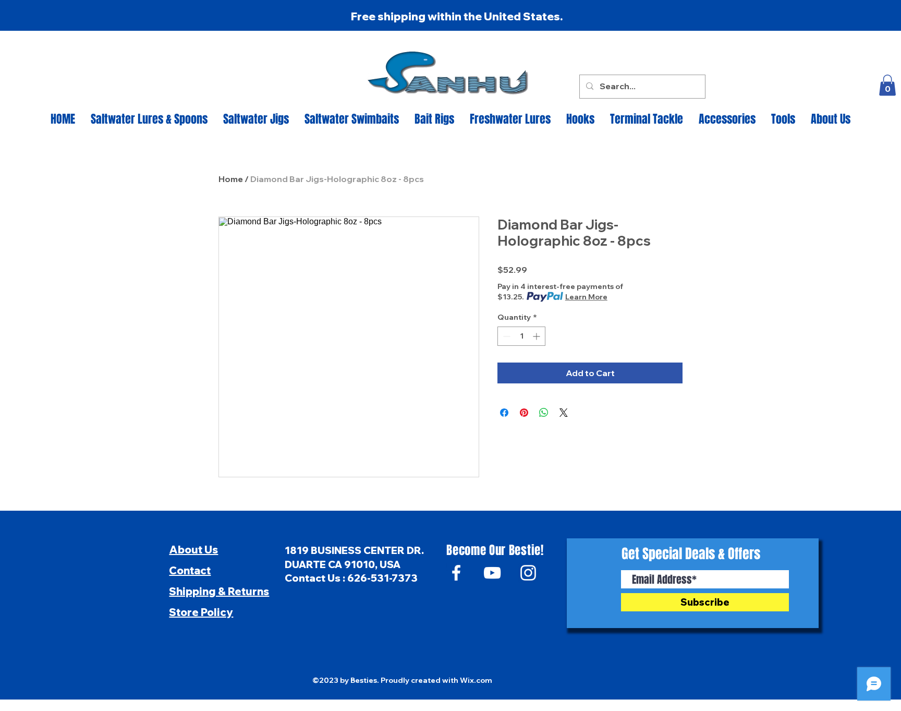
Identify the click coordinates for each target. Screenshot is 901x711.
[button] (887, 85)
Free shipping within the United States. (457, 16)
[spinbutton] (521, 336)
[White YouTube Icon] (492, 572)
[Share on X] (563, 412)
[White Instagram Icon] (528, 572)
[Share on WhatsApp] (544, 412)
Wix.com (476, 680)
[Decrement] (505, 336)
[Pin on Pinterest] (524, 412)
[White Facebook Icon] (456, 572)
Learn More (586, 297)
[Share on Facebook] (504, 412)
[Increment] (537, 336)
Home (230, 179)
